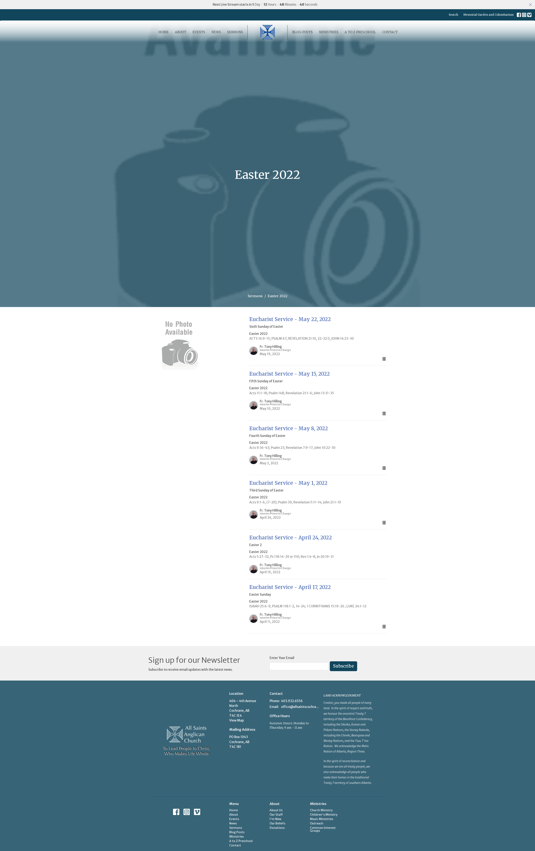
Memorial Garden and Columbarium (488, 15)
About (180, 32)
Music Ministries (321, 819)
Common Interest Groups (323, 829)
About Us (276, 810)
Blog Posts (302, 32)
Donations (277, 828)
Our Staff (276, 814)
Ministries (328, 32)
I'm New (275, 819)
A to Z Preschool (360, 32)
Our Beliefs (277, 823)
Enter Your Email (282, 658)
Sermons (235, 32)
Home (163, 32)
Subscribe (343, 666)
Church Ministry (321, 810)
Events (198, 32)
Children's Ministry (324, 814)
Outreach (316, 823)
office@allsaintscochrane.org (300, 707)
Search (453, 15)
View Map (236, 720)
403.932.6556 (292, 701)
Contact (390, 32)
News (216, 32)
